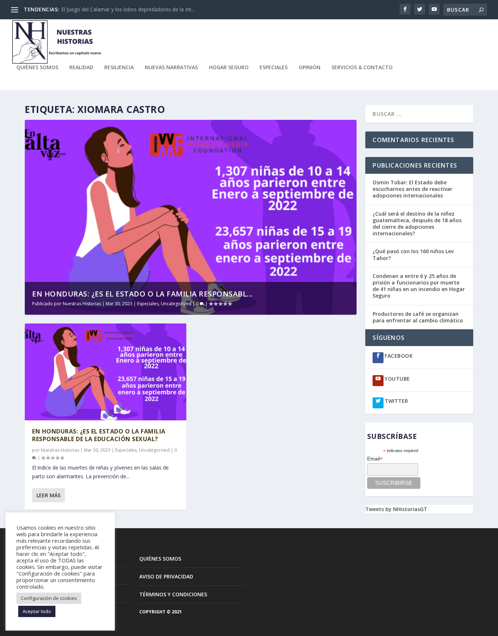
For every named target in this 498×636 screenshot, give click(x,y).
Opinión (309, 67)
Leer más (48, 495)
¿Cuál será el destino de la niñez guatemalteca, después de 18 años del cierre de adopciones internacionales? (417, 223)
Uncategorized (176, 304)
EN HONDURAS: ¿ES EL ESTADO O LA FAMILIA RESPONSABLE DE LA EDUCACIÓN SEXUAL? (99, 435)
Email (375, 458)
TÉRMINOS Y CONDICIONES (173, 594)
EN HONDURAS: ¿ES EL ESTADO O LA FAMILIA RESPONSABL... (142, 294)
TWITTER (396, 400)
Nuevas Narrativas (171, 67)
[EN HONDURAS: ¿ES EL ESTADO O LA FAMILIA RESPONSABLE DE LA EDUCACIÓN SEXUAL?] (105, 371)
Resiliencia (119, 67)
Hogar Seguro (229, 67)
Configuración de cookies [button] (49, 598)
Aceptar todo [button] (37, 611)
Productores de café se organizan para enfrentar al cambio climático (418, 317)
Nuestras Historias (82, 304)
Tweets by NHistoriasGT (396, 509)
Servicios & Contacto (362, 67)
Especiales (274, 67)
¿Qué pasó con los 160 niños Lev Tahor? (413, 254)
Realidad (81, 67)
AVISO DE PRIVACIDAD (166, 576)
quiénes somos (37, 67)
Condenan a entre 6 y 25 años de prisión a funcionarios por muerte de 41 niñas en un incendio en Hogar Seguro (419, 285)
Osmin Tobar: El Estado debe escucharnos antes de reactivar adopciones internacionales (412, 189)
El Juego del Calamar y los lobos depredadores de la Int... (128, 9)
